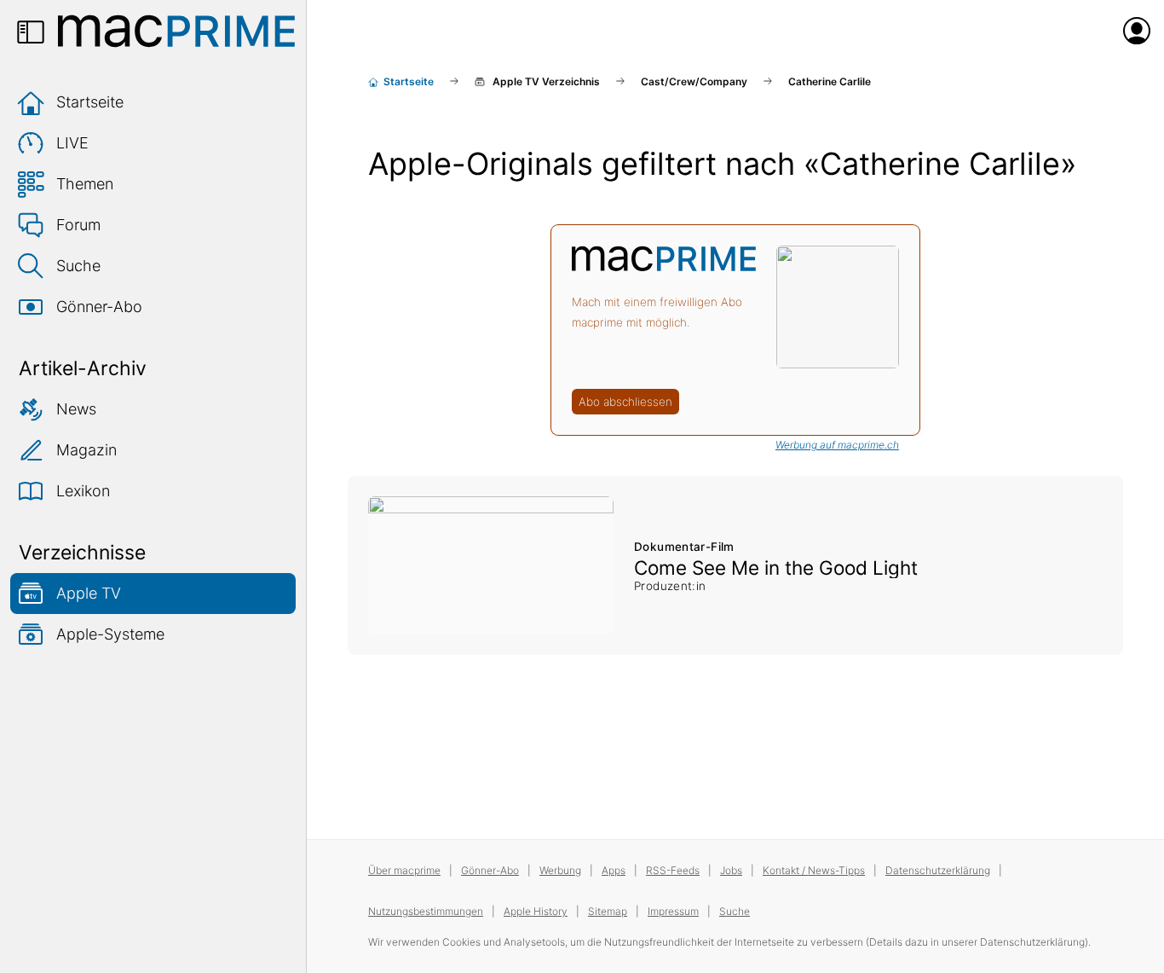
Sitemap (607, 911)
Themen (84, 184)
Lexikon (83, 491)
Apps (613, 870)
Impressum (673, 911)
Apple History (536, 911)
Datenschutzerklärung (937, 870)
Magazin (86, 450)
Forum (78, 225)
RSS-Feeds (673, 870)
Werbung (560, 870)
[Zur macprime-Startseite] (176, 30)
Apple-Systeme (110, 634)
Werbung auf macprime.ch (837, 444)
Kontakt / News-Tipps (814, 870)
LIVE (72, 143)
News (76, 409)
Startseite (90, 102)
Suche (78, 266)
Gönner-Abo (99, 307)
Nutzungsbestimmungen (425, 911)
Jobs (731, 870)
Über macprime (404, 870)
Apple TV (88, 593)
